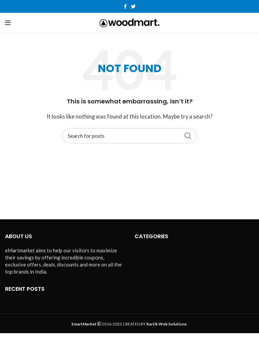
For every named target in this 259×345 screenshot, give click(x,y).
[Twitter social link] (133, 6)
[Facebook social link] (125, 6)
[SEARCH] (187, 136)
